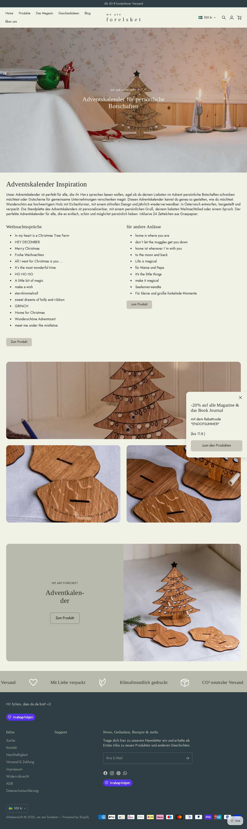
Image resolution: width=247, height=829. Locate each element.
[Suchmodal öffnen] (224, 17)
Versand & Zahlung (20, 761)
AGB (9, 783)
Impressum (14, 769)
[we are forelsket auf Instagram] (112, 773)
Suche (10, 740)
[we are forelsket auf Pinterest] (118, 773)
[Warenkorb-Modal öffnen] (239, 17)
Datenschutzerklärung (22, 790)
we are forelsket (47, 817)
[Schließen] (240, 397)
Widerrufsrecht (17, 776)
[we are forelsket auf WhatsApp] (125, 773)
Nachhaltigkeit (17, 754)
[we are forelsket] (123, 17)
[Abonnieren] (187, 758)
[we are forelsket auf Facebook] (105, 773)
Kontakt (11, 747)
